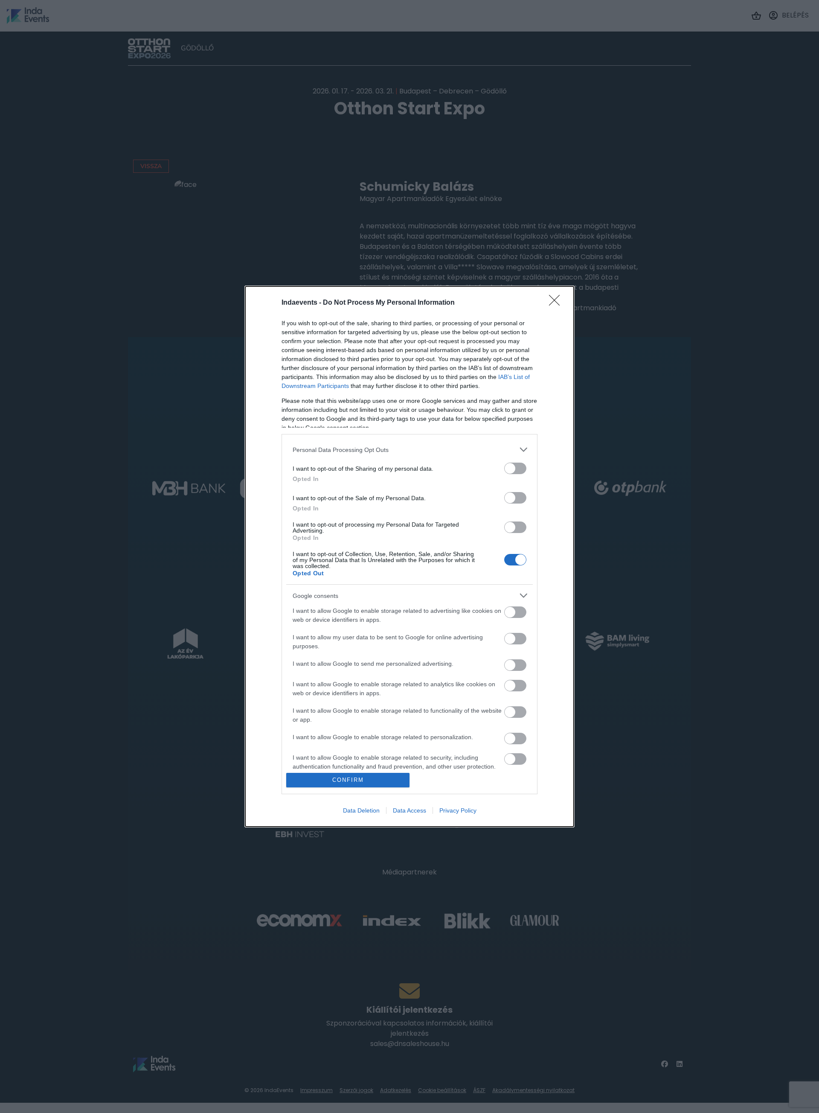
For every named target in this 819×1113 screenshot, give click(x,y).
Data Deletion (361, 810)
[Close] (557, 303)
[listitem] (409, 449)
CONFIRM (348, 780)
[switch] (515, 468)
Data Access (409, 810)
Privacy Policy (457, 810)
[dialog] (409, 556)
